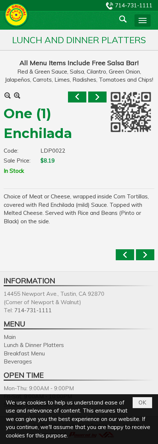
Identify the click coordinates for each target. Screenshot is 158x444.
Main (10, 336)
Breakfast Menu (24, 353)
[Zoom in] (7, 95)
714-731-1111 (133, 5)
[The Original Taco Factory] (16, 15)
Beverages (18, 361)
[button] (142, 20)
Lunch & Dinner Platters (34, 345)
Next (97, 97)
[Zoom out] (17, 95)
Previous (77, 97)
